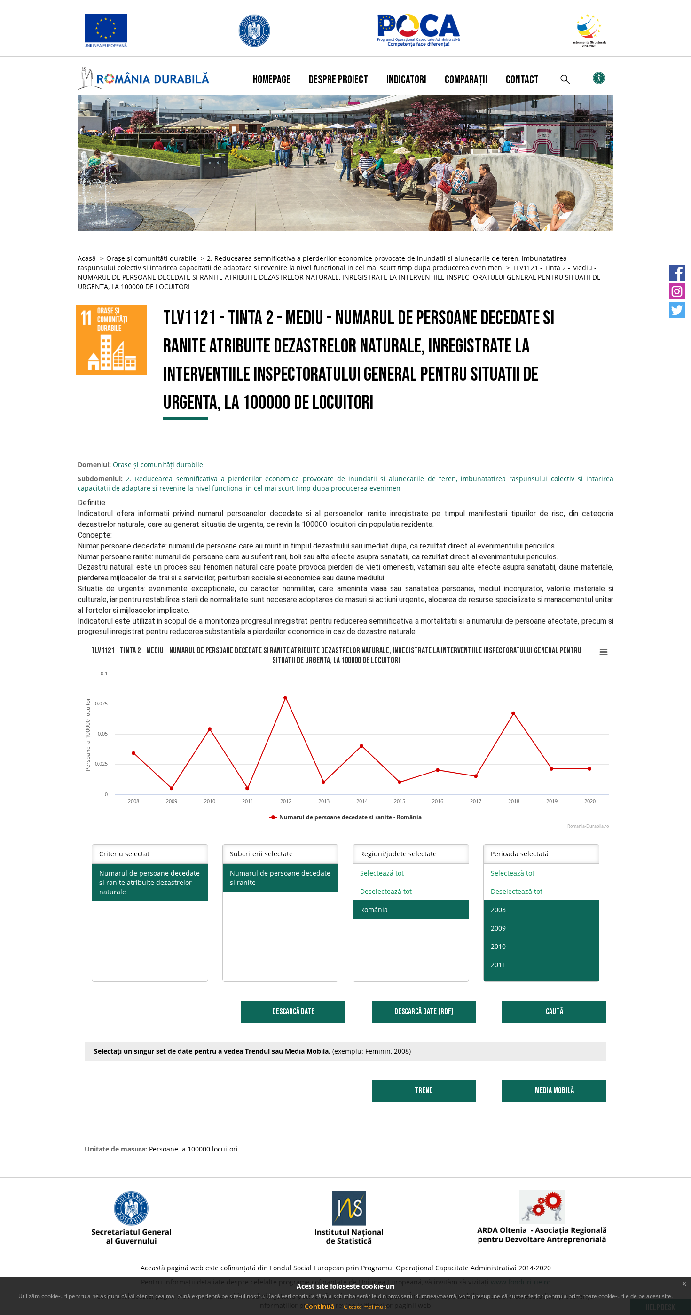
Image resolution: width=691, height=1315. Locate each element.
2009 (498, 928)
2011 (498, 964)
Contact (522, 79)
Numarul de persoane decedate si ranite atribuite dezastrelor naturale (149, 882)
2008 (498, 909)
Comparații (466, 79)
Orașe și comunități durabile (151, 258)
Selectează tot (382, 873)
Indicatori (406, 79)
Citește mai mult (365, 1307)
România (374, 909)
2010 (498, 946)
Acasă (87, 258)
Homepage (272, 79)
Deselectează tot (386, 891)
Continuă (319, 1306)
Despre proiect (338, 79)
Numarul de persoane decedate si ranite (280, 878)
